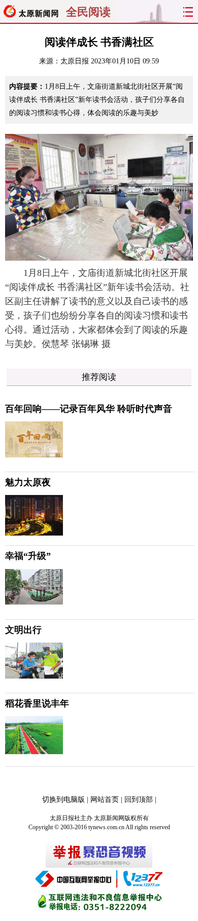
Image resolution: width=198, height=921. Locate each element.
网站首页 (104, 799)
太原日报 (74, 61)
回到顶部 (138, 799)
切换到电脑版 (63, 799)
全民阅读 (88, 12)
